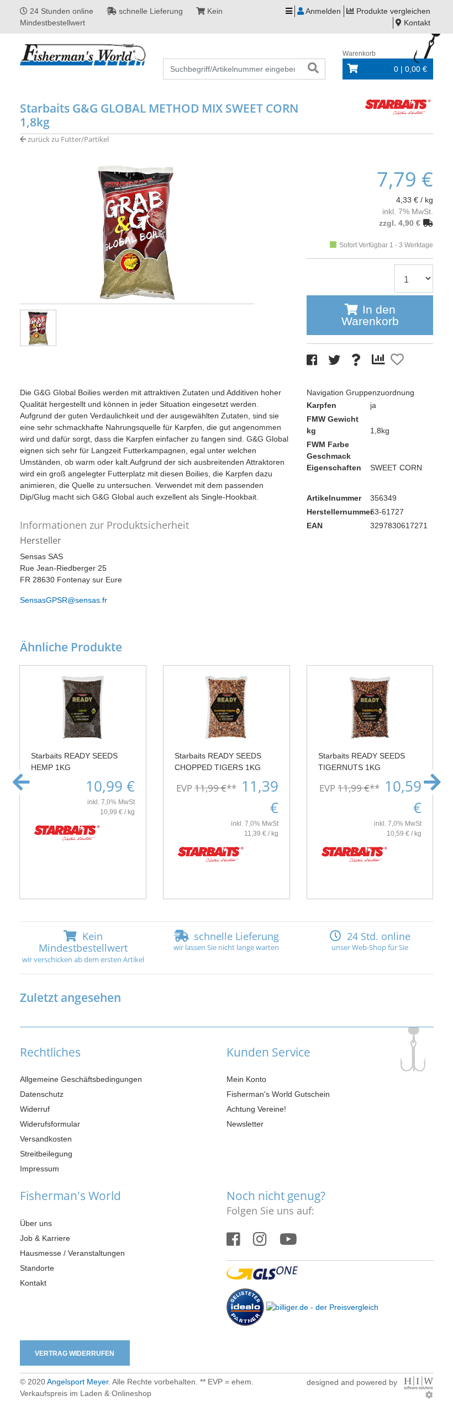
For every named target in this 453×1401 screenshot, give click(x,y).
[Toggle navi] (289, 11)
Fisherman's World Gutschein (278, 1094)
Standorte (37, 1268)
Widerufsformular (50, 1123)
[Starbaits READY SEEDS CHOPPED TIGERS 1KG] (226, 707)
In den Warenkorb (370, 315)
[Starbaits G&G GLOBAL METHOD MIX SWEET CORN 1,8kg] (137, 231)
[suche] (313, 69)
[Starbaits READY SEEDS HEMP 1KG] (83, 707)
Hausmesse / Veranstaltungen (72, 1253)
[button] (21, 782)
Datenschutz (42, 1094)
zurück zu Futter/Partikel (67, 139)
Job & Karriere (45, 1238)
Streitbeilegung (46, 1153)
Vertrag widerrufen (74, 1353)
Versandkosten (46, 1138)
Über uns (36, 1223)
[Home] (83, 55)
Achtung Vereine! (256, 1109)
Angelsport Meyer (77, 1381)
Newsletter (245, 1123)
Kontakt (33, 1282)
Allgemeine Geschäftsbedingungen (81, 1079)
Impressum (39, 1168)
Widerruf (35, 1109)
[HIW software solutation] (418, 1382)
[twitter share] (334, 360)
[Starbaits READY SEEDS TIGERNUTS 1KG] (370, 707)
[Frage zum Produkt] (356, 360)
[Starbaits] (398, 106)
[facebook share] (312, 360)
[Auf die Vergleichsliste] (380, 359)
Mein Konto (246, 1079)
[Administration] (429, 1395)
